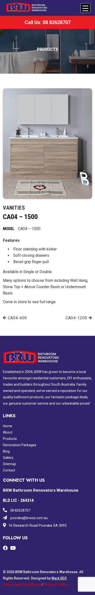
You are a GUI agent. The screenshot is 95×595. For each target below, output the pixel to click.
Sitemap (9, 464)
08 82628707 (20, 510)
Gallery (8, 458)
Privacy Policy (56, 584)
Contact (9, 470)
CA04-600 (17, 318)
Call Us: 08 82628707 (48, 22)
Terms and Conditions (22, 584)
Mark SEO (59, 578)
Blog (6, 451)
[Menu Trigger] (85, 8)
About (7, 432)
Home (7, 426)
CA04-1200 (77, 318)
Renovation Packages (19, 445)
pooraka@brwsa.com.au (29, 518)
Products (10, 439)
